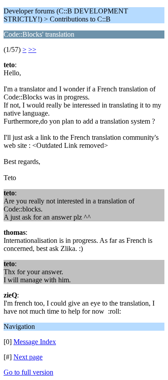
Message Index (34, 341)
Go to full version (28, 372)
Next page (28, 357)
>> (32, 49)
